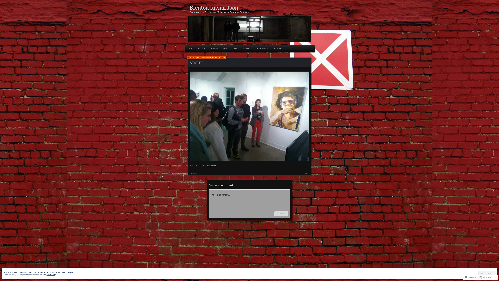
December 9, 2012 (218, 58)
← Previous (193, 173)
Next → (307, 173)
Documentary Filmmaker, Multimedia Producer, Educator (219, 12)
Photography (263, 49)
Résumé (201, 49)
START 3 (196, 63)
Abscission (211, 165)
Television (246, 49)
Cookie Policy (51, 275)
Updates (214, 49)
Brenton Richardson (214, 8)
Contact (278, 49)
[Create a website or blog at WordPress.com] (249, 233)
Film (225, 49)
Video (234, 49)
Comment (281, 214)
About (190, 49)
